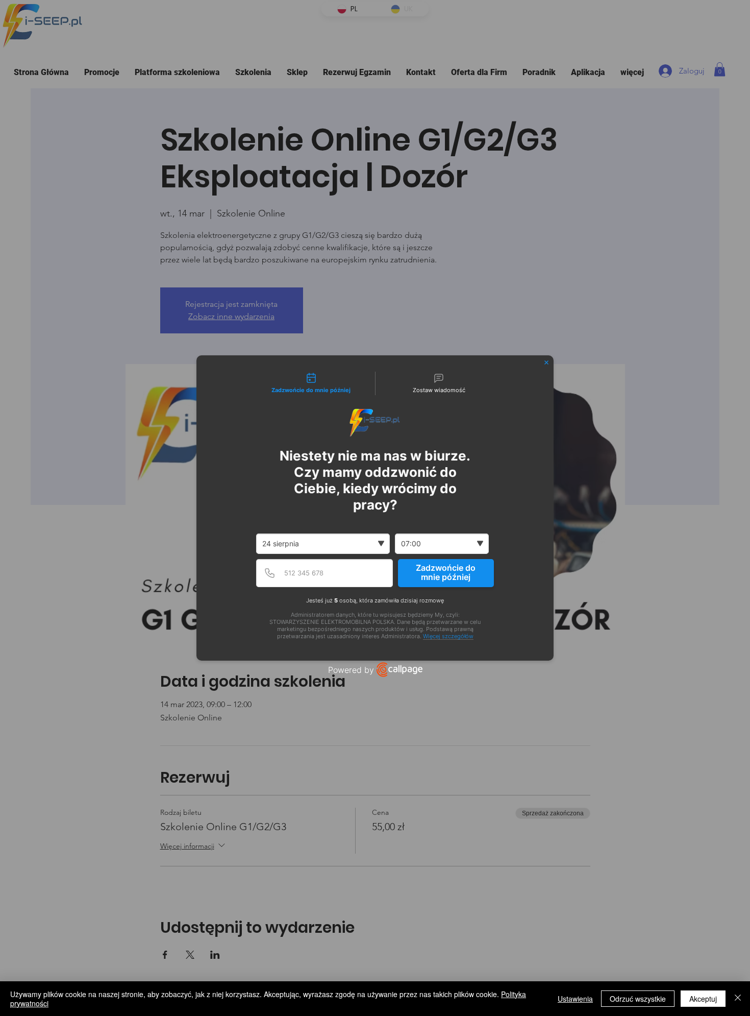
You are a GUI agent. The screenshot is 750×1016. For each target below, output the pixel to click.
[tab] (311, 383)
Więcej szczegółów (448, 636)
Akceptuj (703, 999)
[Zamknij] (738, 998)
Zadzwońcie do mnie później (446, 572)
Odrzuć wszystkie (638, 999)
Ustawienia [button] (575, 999)
